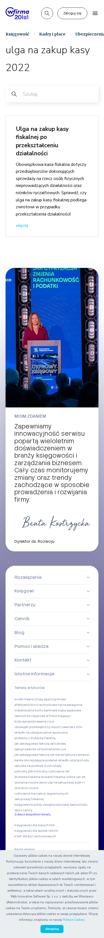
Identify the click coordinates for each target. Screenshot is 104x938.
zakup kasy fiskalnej (29, 799)
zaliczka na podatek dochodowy (38, 766)
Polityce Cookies (73, 920)
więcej (22, 225)
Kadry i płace (52, 34)
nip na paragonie (70, 705)
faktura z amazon (77, 755)
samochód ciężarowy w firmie (35, 716)
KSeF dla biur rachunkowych (35, 836)
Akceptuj (52, 929)
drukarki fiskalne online (58, 777)
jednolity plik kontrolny (31, 771)
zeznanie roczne (26, 788)
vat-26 (80, 777)
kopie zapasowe (69, 710)
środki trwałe (24, 699)
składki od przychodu (73, 760)
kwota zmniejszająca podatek (35, 760)
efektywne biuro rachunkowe (35, 705)
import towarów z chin (66, 727)
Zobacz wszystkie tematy (32, 814)
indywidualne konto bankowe (35, 710)
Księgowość (17, 34)
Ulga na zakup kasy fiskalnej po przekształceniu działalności (42, 141)
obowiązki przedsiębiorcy (32, 727)
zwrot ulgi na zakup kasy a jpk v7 (62, 782)
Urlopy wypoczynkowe (50, 699)
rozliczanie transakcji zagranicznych (41, 793)
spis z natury (23, 810)
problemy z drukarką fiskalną (34, 738)
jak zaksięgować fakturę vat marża (39, 755)
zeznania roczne (26, 782)
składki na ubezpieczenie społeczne (41, 732)
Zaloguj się (72, 13)
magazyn (64, 716)
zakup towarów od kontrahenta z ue (40, 749)
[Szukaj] (47, 13)
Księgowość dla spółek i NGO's (36, 831)
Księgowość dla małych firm (34, 825)
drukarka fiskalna (27, 777)
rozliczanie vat (59, 771)
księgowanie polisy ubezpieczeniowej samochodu (50, 805)
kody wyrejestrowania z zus (34, 721)
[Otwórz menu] (95, 13)
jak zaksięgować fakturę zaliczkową (40, 744)
